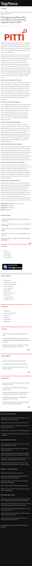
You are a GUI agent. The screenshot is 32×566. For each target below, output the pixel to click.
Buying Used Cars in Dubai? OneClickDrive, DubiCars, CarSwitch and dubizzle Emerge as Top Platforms (15, 418)
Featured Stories (7, 255)
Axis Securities (11, 207)
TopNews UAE (7, 315)
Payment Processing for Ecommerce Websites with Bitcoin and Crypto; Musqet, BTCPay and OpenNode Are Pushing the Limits (15, 463)
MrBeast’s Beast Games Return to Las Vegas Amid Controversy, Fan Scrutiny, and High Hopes (15, 489)
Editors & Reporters (8, 288)
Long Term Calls (20, 203)
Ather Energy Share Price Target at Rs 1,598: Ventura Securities (14, 422)
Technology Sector (8, 257)
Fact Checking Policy (8, 297)
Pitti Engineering (10, 205)
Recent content (7, 321)
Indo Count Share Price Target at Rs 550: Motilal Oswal (14, 361)
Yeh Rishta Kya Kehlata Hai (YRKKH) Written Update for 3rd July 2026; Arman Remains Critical (15, 509)
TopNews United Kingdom (10, 313)
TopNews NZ (7, 317)
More (30, 243)
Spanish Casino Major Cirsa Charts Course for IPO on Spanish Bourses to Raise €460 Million (14, 481)
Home (2, 12)
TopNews (9, 3)
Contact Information (8, 286)
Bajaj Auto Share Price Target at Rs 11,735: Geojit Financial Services (16, 430)
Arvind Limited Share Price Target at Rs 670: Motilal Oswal (14, 364)
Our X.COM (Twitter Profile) (10, 284)
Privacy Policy (7, 295)
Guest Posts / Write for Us (9, 293)
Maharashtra (8, 209)
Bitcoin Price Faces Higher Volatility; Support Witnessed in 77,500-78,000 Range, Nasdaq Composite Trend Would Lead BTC (15, 458)
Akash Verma (5, 25)
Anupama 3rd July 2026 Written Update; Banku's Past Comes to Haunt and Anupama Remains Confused (14, 518)
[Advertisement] (16, 546)
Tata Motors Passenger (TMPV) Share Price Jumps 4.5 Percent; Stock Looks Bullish (16, 434)
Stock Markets (7, 252)
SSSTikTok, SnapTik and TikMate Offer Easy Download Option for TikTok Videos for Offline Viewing (15, 514)
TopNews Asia (7, 311)
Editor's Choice (7, 280)
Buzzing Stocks (7, 319)
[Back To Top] (29, 564)
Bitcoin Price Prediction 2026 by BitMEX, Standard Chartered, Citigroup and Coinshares (14, 449)
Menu (4, 8)
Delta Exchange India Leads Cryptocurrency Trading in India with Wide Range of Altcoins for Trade (15, 444)
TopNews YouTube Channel (10, 282)
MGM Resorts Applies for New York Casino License (12, 473)
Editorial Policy (7, 290)
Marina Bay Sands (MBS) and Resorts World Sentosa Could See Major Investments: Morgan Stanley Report (14, 477)
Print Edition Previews (9, 299)
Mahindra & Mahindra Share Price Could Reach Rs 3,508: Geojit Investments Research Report (15, 426)
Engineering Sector (12, 203)
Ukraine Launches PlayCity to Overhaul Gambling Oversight (14, 485)
